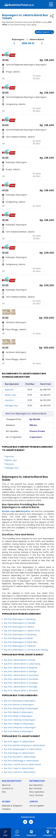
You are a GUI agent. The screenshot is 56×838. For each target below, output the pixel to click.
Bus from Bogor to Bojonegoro (18, 716)
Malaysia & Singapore (12, 805)
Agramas (9, 389)
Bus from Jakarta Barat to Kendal (19, 660)
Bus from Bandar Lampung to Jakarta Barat (24, 745)
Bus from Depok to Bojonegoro (18, 731)
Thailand (6, 809)
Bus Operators (36, 785)
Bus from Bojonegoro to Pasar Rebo (21, 642)
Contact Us (7, 788)
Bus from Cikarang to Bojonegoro (19, 720)
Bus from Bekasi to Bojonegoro (18, 712)
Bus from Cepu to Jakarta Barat (19, 768)
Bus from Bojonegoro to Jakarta (19, 626)
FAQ (4, 792)
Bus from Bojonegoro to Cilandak (19, 623)
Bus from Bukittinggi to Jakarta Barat (21, 760)
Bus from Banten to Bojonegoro (19, 704)
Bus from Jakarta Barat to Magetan (21, 667)
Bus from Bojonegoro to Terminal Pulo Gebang (26, 649)
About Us (6, 785)
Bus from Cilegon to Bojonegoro (19, 723)
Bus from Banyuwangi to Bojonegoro (21, 708)
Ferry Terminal (36, 795)
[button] (5, 833)
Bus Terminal (35, 788)
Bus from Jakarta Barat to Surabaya (21, 683)
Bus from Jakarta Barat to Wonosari (21, 690)
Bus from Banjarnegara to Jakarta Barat (23, 749)
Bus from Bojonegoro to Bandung (19, 619)
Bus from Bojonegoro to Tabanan (20, 646)
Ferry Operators (36, 792)
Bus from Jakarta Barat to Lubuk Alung (22, 663)
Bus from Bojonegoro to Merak (18, 638)
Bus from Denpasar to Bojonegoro (20, 727)
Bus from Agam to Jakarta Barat (19, 741)
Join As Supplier (36, 805)
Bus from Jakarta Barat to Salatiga (20, 671)
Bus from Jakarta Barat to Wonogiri (20, 686)
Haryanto (9, 400)
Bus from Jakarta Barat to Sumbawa (21, 675)
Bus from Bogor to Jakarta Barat (19, 753)
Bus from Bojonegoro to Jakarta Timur (22, 630)
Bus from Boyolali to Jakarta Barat (20, 756)
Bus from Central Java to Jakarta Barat (22, 764)
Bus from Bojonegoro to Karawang (20, 634)
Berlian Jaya (10, 395)
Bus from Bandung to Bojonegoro (19, 700)
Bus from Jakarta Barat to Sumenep (21, 679)
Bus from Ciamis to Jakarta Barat (19, 772)
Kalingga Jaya (11, 405)
